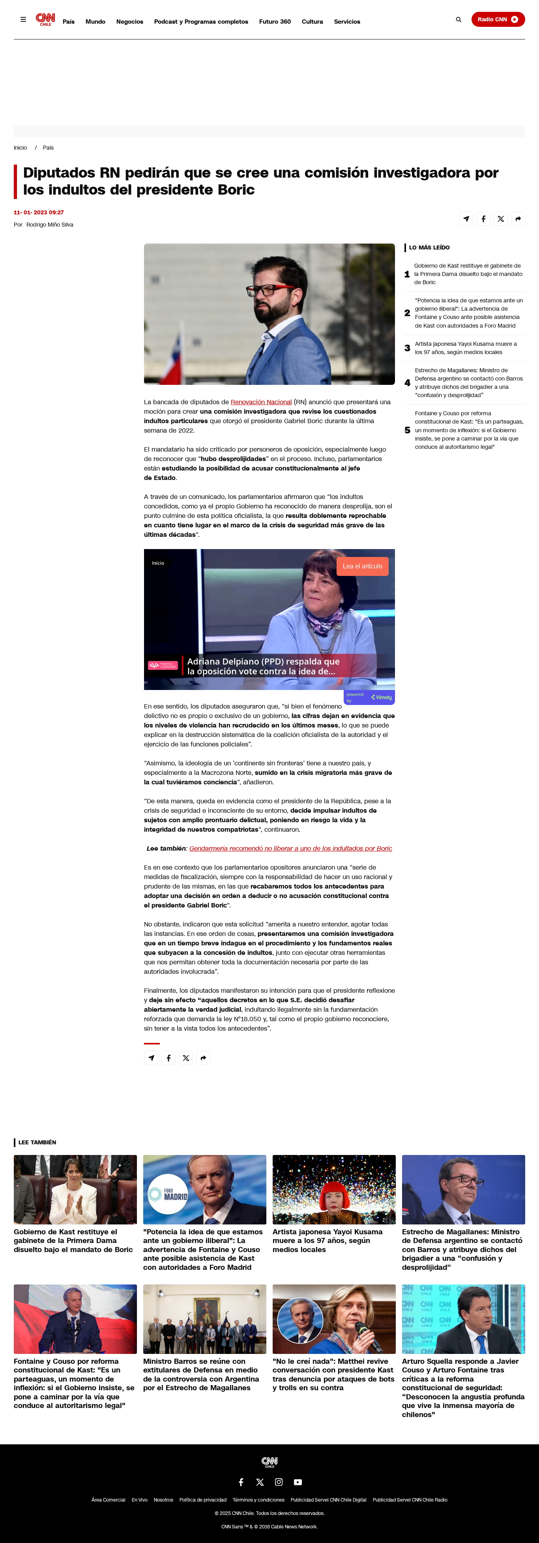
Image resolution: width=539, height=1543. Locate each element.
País (69, 21)
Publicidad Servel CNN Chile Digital (329, 1500)
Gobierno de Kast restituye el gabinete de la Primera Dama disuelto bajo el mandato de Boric (468, 274)
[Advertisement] (73, 695)
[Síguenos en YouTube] (298, 1482)
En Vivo (140, 1500)
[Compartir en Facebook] (483, 219)
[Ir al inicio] (45, 19)
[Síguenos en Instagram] (279, 1482)
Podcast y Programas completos (201, 21)
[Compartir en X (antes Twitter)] (501, 219)
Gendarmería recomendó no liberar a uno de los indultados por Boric (290, 848)
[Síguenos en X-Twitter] (260, 1482)
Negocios (129, 21)
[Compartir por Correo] (466, 219)
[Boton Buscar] (458, 19)
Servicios (347, 21)
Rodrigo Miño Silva (49, 225)
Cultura (312, 21)
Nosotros (163, 1500)
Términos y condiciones (258, 1500)
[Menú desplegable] (23, 19)
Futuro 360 (275, 21)
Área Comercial (108, 1500)
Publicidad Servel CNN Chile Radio (410, 1500)
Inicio (20, 148)
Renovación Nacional (261, 402)
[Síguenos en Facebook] (241, 1482)
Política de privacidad (203, 1500)
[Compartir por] (518, 219)
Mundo (95, 21)
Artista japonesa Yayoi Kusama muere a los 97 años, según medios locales (466, 348)
